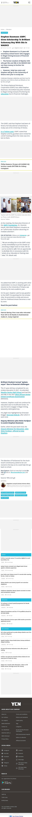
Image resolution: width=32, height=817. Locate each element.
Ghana (2, 570)
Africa (2, 594)
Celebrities (3, 644)
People (2, 652)
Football (3, 578)
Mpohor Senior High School (11, 392)
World (2, 562)
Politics (2, 586)
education (5, 94)
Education (8, 29)
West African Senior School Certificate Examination (15, 395)
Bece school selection (7, 492)
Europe (2, 660)
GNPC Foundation (10, 225)
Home (2, 29)
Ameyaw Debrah (13, 415)
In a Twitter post (7, 131)
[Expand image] (30, 197)
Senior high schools (21, 495)
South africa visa (20, 492)
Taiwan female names (7, 495)
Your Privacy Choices (17, 816)
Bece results (4, 497)
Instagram (23, 235)
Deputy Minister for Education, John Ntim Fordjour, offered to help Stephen (15, 431)
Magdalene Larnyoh (19, 47)
